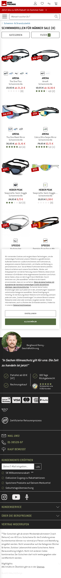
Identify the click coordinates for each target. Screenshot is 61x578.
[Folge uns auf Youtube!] (18, 498)
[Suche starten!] (56, 17)
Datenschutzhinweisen (22, 305)
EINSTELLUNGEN (30, 314)
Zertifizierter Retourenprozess (26, 420)
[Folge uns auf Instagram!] (7, 498)
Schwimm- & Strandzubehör (17, 23)
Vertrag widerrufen (15, 524)
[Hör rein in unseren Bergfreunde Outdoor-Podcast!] (29, 498)
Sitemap (40, 566)
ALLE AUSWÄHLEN (30, 322)
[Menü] (4, 16)
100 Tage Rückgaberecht (47, 377)
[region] (31, 289)
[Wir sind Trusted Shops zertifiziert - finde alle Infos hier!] (35, 386)
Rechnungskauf (18, 384)
